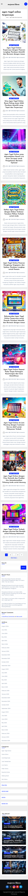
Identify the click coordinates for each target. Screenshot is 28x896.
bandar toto (5, 803)
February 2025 (5, 690)
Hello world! (19, 616)
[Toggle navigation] (2, 4)
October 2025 (5, 662)
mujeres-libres (13, 4)
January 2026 (5, 651)
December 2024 (6, 697)
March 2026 (5, 644)
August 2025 (5, 669)
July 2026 (4, 630)
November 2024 (6, 701)
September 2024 (6, 708)
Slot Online (4, 779)
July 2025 (4, 672)
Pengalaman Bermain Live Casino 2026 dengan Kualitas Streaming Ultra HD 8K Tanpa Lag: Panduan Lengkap (14, 593)
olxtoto (3, 797)
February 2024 (5, 733)
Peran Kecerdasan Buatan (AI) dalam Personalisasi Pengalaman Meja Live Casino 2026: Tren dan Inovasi (13, 580)
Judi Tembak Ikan (6, 761)
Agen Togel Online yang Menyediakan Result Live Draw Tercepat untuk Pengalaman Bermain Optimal (14, 159)
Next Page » (14, 557)
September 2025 (6, 665)
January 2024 (5, 737)
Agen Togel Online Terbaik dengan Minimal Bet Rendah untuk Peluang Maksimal (14, 531)
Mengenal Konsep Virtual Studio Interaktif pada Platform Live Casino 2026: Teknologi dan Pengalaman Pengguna (13, 587)
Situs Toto (4, 785)
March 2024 (5, 730)
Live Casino (5, 765)
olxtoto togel (5, 791)
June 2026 (4, 633)
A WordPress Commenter (8, 616)
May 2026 (4, 637)
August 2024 (5, 712)
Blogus (21, 892)
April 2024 (4, 726)
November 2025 (6, 658)
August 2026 (5, 626)
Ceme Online (5, 754)
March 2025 (5, 687)
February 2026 (5, 647)
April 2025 (4, 683)
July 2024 (4, 715)
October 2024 (5, 705)
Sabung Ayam (5, 775)
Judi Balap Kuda (6, 758)
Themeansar (14, 894)
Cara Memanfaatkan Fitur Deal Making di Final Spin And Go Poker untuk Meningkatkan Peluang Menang (14, 605)
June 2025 (4, 676)
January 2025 (5, 694)
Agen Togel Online (14, 45)
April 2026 (4, 640)
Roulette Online (6, 772)
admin (6, 57)
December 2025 (6, 655)
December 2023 (6, 740)
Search (4, 563)
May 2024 (4, 722)
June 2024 (4, 719)
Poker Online (5, 768)
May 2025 (4, 680)
